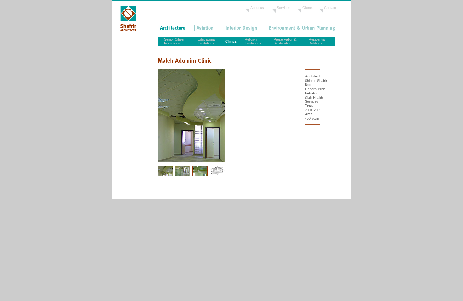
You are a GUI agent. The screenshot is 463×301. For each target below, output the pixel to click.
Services (283, 7)
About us (257, 7)
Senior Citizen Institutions (174, 41)
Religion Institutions (253, 41)
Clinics (231, 41)
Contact (330, 7)
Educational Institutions (206, 41)
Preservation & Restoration (285, 41)
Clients (307, 7)
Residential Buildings (317, 41)
